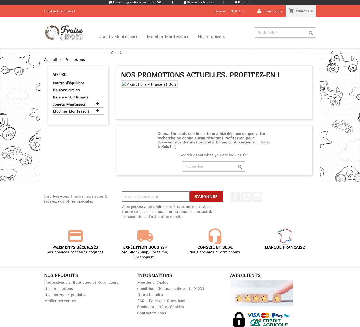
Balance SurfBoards (70, 97)
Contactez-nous (151, 312)
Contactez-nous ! (59, 11)
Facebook (235, 197)
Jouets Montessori (70, 104)
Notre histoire (150, 294)
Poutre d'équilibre (68, 82)
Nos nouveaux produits (65, 294)
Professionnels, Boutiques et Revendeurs (81, 282)
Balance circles (66, 89)
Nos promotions (58, 288)
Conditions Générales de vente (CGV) (170, 288)
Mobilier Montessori (71, 111)
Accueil (60, 74)
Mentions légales (152, 282)
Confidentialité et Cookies (160, 306)
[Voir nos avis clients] (261, 292)
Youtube (246, 197)
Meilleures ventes (60, 300)
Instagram (257, 197)
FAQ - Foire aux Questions (161, 300)
